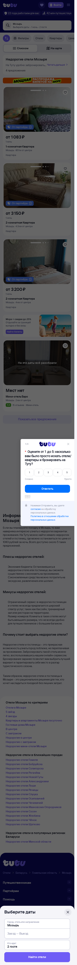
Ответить (48, 488)
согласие (36, 509)
